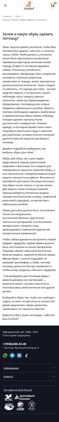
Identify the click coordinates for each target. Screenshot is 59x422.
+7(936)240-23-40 (14, 344)
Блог (17, 16)
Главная (7, 16)
